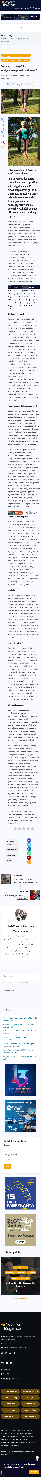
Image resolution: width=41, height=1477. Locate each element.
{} (26, 982)
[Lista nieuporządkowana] (16, 982)
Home (3, 35)
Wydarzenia (30, 1416)
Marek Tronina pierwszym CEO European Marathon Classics (18, 1051)
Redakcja (6, 1369)
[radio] (15, 829)
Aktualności (30, 1391)
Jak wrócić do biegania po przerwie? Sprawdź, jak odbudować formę (20, 1019)
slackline (9, 860)
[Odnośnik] (23, 982)
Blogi (10, 35)
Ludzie (10, 1404)
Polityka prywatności (11, 1378)
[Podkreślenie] (8, 982)
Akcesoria (11, 1391)
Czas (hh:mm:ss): (10, 1155)
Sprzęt (11, 1410)
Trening (30, 1410)
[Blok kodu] (21, 982)
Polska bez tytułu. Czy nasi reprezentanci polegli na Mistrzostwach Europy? (18, 1038)
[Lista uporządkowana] (13, 982)
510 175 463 (7, 1343)
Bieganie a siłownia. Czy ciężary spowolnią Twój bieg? (20, 1057)
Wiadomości (11, 1416)
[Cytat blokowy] (18, 982)
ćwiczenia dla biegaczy (11, 842)
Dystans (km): (9, 1145)
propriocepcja (11, 855)
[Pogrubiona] (3, 982)
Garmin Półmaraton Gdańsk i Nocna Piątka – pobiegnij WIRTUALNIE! (19, 1045)
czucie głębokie (12, 850)
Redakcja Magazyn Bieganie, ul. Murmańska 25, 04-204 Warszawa (19, 1337)
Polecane (30, 1404)
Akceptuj (34, 1472)
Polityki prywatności (16, 1467)
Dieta (30, 1397)
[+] (28, 982)
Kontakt (6, 1374)
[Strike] (11, 982)
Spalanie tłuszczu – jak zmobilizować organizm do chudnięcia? (20, 1025)
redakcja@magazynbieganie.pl (15, 1347)
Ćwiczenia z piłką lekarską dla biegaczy (20, 1285)
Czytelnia (11, 1397)
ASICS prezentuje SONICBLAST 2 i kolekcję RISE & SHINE (20, 1032)
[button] (14, 1298)
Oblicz (8, 1166)
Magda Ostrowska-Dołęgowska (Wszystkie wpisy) (20, 928)
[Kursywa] (6, 982)
